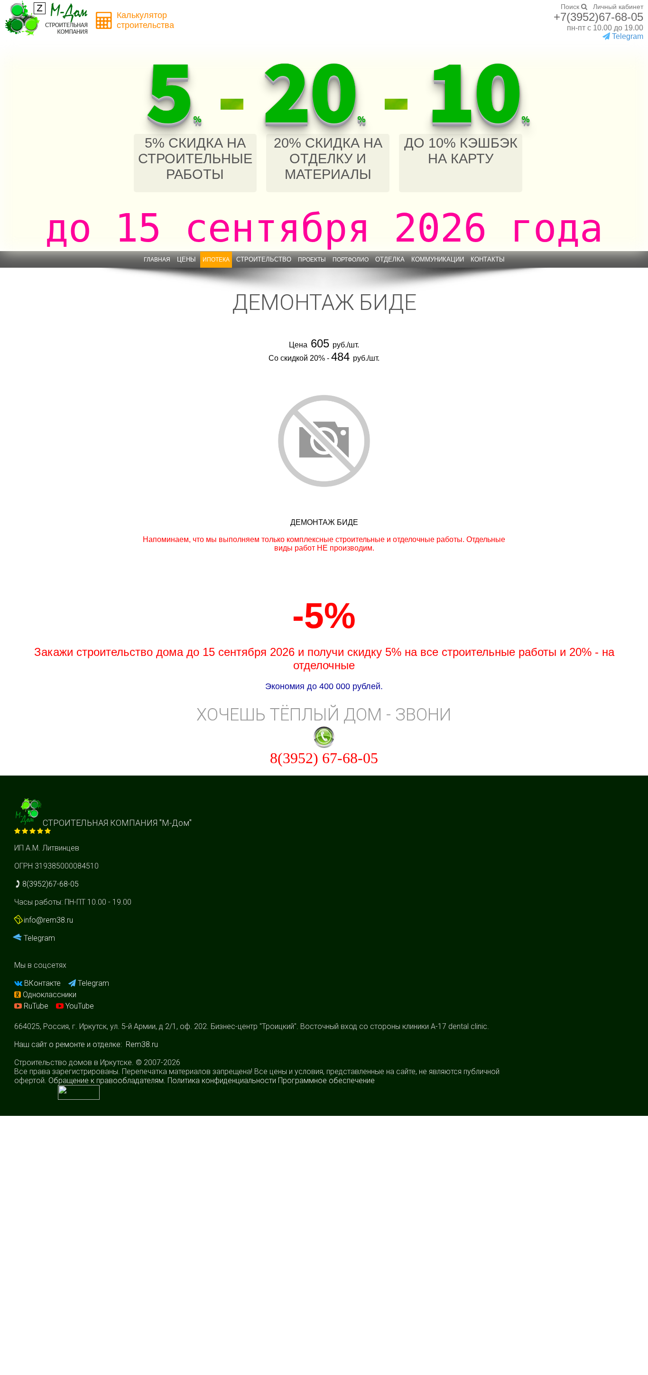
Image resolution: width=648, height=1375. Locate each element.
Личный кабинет (618, 6)
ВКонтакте (42, 983)
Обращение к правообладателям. (107, 1080)
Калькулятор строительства (145, 20)
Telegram (38, 938)
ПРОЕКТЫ (312, 259)
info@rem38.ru (48, 920)
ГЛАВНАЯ (157, 259)
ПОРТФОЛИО (351, 259)
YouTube (79, 1005)
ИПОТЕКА (216, 259)
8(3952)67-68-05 (49, 884)
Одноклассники (48, 994)
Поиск (571, 6)
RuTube (36, 1005)
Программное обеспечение (326, 1080)
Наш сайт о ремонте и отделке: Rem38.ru (86, 1044)
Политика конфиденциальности (221, 1080)
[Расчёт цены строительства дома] (104, 20)
